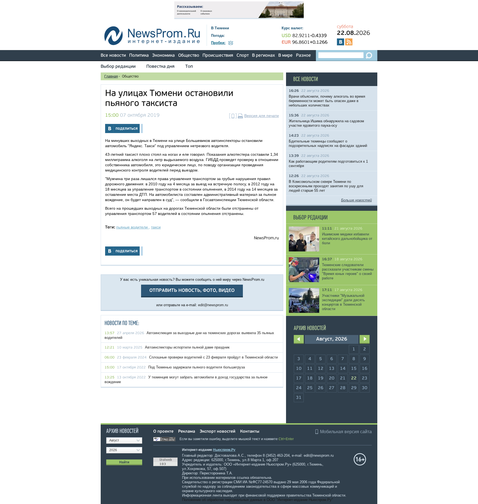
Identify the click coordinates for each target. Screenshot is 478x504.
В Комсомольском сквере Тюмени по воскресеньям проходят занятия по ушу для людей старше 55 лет (326, 186)
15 (354, 369)
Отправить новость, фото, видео (192, 290)
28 (342, 388)
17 (299, 378)
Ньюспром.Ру (224, 450)
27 (331, 388)
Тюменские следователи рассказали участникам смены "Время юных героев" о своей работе (347, 271)
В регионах (263, 55)
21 (342, 378)
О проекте (163, 432)
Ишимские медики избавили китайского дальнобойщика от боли (347, 238)
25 (310, 388)
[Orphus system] (166, 439)
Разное (303, 55)
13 (331, 369)
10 (299, 369)
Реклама (186, 432)
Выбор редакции (118, 66)
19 (320, 378)
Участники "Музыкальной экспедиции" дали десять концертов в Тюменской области (343, 302)
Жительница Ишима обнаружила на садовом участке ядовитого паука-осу (326, 123)
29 (354, 388)
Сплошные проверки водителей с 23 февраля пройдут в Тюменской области (213, 357)
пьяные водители (132, 227)
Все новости (113, 55)
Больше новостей (356, 200)
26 (320, 388)
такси (156, 227)
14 (342, 369)
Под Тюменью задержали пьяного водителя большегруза (196, 367)
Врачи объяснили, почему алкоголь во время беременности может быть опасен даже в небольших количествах (327, 100)
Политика (139, 55)
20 (331, 378)
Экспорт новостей (217, 432)
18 (310, 378)
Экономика (163, 55)
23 (364, 378)
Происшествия (217, 55)
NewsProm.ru (266, 238)
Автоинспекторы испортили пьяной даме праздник (187, 347)
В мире (285, 55)
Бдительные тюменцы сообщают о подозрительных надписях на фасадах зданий (328, 143)
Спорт (243, 55)
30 (364, 388)
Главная (111, 76)
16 (364, 369)
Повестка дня (160, 66)
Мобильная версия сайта (346, 431)
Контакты (249, 432)
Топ (189, 66)
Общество (188, 55)
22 (354, 378)
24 (299, 388)
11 (310, 369)
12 (320, 369)
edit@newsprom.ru (213, 305)
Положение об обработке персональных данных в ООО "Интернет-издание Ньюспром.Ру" (257, 500)
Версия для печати (261, 115)
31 (299, 398)
